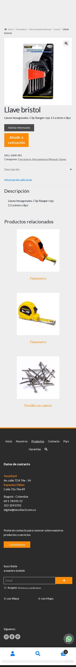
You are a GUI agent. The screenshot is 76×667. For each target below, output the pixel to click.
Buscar (38, 654)
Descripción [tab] (12, 169)
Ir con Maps (45, 598)
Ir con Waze (11, 598)
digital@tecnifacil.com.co (20, 509)
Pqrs (66, 441)
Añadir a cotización (16, 140)
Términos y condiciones (29, 588)
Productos (37, 441)
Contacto (54, 441)
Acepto (24, 587)
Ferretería (21, 29)
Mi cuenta (12, 654)
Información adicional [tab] (18, 179)
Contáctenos (17, 544)
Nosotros (22, 441)
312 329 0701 (12, 505)
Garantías (35, 449)
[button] (66, 43)
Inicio (10, 29)
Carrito (58, 650)
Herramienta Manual (40, 29)
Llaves (57, 29)
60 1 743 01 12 (13, 501)
